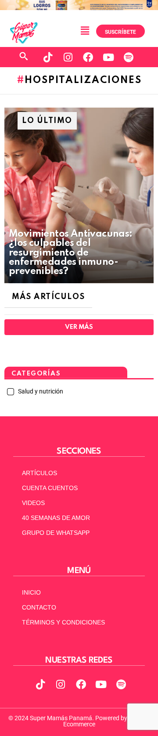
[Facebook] (88, 57)
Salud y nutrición (40, 391)
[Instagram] (68, 57)
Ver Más (79, 327)
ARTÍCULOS (39, 472)
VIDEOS (33, 502)
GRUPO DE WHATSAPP (56, 532)
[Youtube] (108, 57)
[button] (84, 31)
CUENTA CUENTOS (50, 487)
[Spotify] (128, 57)
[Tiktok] (48, 57)
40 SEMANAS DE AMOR (56, 517)
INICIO (31, 592)
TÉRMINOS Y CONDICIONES (63, 622)
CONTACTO (39, 607)
